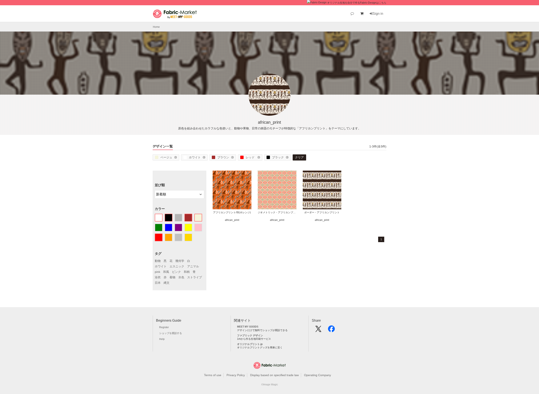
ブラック (278, 157)
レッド (250, 157)
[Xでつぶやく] (318, 330)
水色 (181, 277)
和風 (166, 271)
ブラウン (223, 157)
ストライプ (194, 277)
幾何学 (179, 261)
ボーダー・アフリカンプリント (322, 212)
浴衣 (158, 277)
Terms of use (212, 375)
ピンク (176, 271)
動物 (158, 261)
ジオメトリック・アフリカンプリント (277, 212)
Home (156, 26)
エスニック (176, 266)
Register (164, 327)
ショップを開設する (170, 333)
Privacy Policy (236, 375)
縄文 (166, 282)
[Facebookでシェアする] (331, 330)
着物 (172, 277)
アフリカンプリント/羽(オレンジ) (232, 212)
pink (157, 271)
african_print (232, 220)
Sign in (378, 13)
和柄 (187, 271)
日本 (158, 282)
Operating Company (317, 375)
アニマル (193, 266)
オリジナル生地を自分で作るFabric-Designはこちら (356, 2)
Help (162, 339)
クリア (299, 157)
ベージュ (166, 157)
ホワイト (195, 157)
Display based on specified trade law (274, 375)
